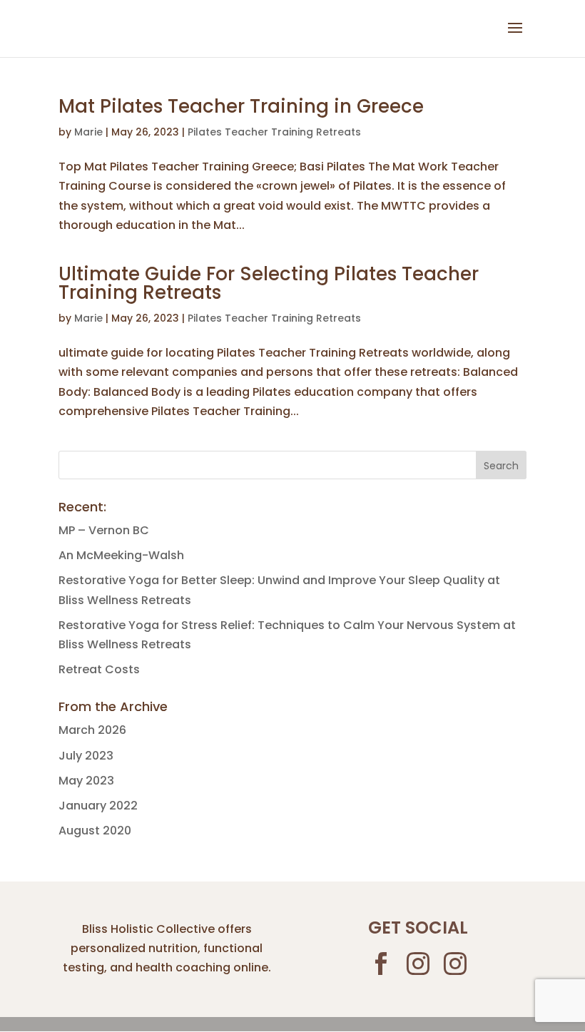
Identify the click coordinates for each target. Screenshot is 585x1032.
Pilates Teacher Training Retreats (274, 132)
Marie (88, 132)
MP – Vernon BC (103, 530)
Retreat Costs (99, 669)
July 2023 (85, 755)
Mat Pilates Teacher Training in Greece (241, 106)
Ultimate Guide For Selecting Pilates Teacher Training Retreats (268, 283)
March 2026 (92, 730)
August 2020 (94, 830)
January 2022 (98, 805)
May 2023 (86, 780)
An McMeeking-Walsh (121, 555)
